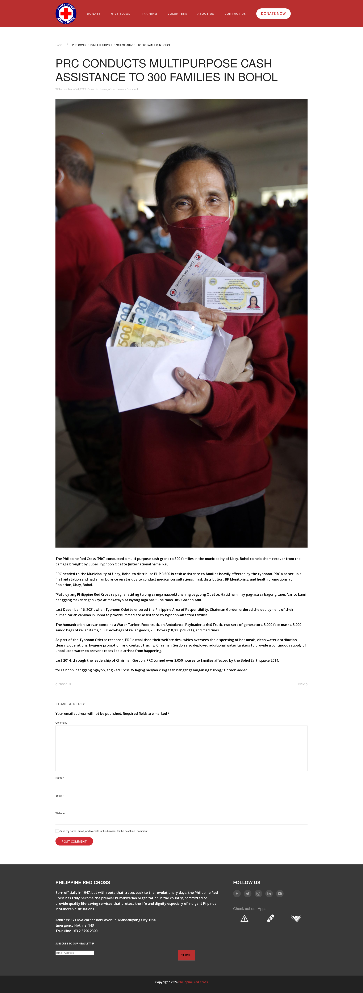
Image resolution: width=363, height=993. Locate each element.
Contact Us (235, 14)
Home (58, 45)
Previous (64, 683)
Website (60, 813)
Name (59, 777)
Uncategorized (107, 89)
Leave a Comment (127, 89)
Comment (61, 722)
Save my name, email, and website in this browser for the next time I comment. (103, 831)
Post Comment (74, 841)
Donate (94, 14)
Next (302, 683)
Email (59, 795)
